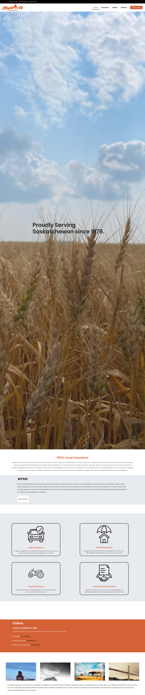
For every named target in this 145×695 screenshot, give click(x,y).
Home (96, 7)
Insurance (105, 7)
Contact (124, 7)
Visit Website (25, 636)
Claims (114, 7)
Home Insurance (104, 547)
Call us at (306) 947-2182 (25, 628)
